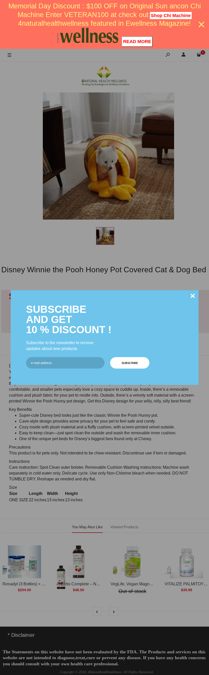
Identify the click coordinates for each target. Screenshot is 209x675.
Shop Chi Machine (171, 15)
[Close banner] (201, 24)
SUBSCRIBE (130, 362)
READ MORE (137, 41)
